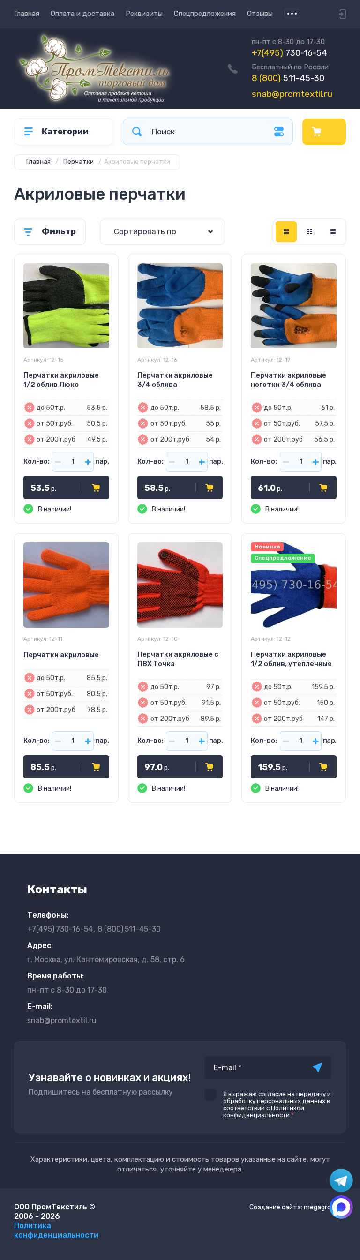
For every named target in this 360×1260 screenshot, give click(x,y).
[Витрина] (286, 231)
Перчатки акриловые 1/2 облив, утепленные (291, 659)
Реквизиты (144, 13)
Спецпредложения (205, 13)
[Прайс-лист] (333, 231)
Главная (26, 13)
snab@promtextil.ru (292, 94)
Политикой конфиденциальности (263, 1111)
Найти (137, 132)
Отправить (317, 1067)
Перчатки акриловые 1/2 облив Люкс (61, 380)
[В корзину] (95, 487)
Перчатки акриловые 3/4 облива (175, 380)
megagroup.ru (325, 1207)
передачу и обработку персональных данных (277, 1097)
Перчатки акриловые (61, 655)
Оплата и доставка (82, 13)
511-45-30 (288, 78)
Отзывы (260, 13)
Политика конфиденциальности (56, 1230)
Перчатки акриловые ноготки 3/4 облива (288, 380)
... (292, 13)
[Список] (309, 231)
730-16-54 (289, 53)
